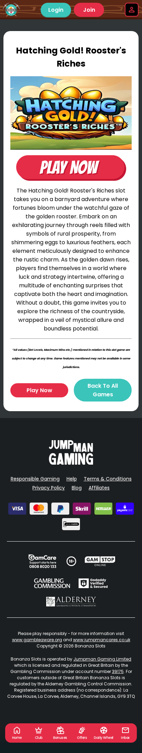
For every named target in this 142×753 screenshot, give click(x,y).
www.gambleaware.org (37, 640)
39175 (118, 671)
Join (89, 10)
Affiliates (99, 487)
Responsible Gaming (35, 478)
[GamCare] (42, 561)
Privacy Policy (48, 487)
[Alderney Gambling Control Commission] (71, 601)
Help (72, 478)
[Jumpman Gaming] (71, 463)
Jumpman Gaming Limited (102, 659)
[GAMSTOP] (100, 561)
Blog (77, 487)
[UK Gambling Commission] (52, 583)
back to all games (103, 390)
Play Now (39, 390)
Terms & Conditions (108, 478)
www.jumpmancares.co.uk (101, 640)
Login (55, 10)
